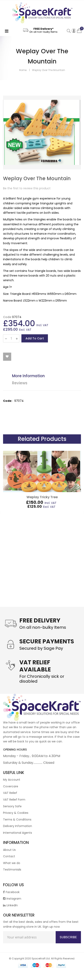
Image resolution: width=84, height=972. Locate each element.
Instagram (14, 899)
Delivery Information (17, 826)
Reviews (19, 383)
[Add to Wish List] (7, 357)
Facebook (13, 892)
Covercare (10, 786)
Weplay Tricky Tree (42, 497)
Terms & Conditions (17, 819)
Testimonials (12, 869)
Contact (9, 856)
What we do (11, 863)
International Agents (17, 833)
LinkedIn (12, 905)
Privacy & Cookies (15, 813)
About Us (9, 850)
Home (23, 70)
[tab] (45, 376)
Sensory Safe (12, 806)
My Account (11, 780)
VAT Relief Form (14, 800)
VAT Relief (10, 793)
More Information (28, 376)
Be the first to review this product (27, 188)
